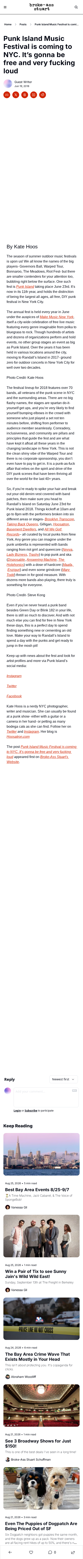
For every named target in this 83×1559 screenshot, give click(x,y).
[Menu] (5, 7)
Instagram (31, 731)
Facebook (14, 696)
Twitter (12, 731)
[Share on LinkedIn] (33, 94)
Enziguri (13, 570)
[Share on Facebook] (6, 94)
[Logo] (41, 7)
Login (17, 1110)
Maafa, (68, 565)
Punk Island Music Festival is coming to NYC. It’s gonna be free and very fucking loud (42, 752)
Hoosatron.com (18, 736)
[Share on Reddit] (42, 94)
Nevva (67, 549)
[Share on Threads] (24, 94)
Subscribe (31, 1110)
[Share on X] (15, 94)
